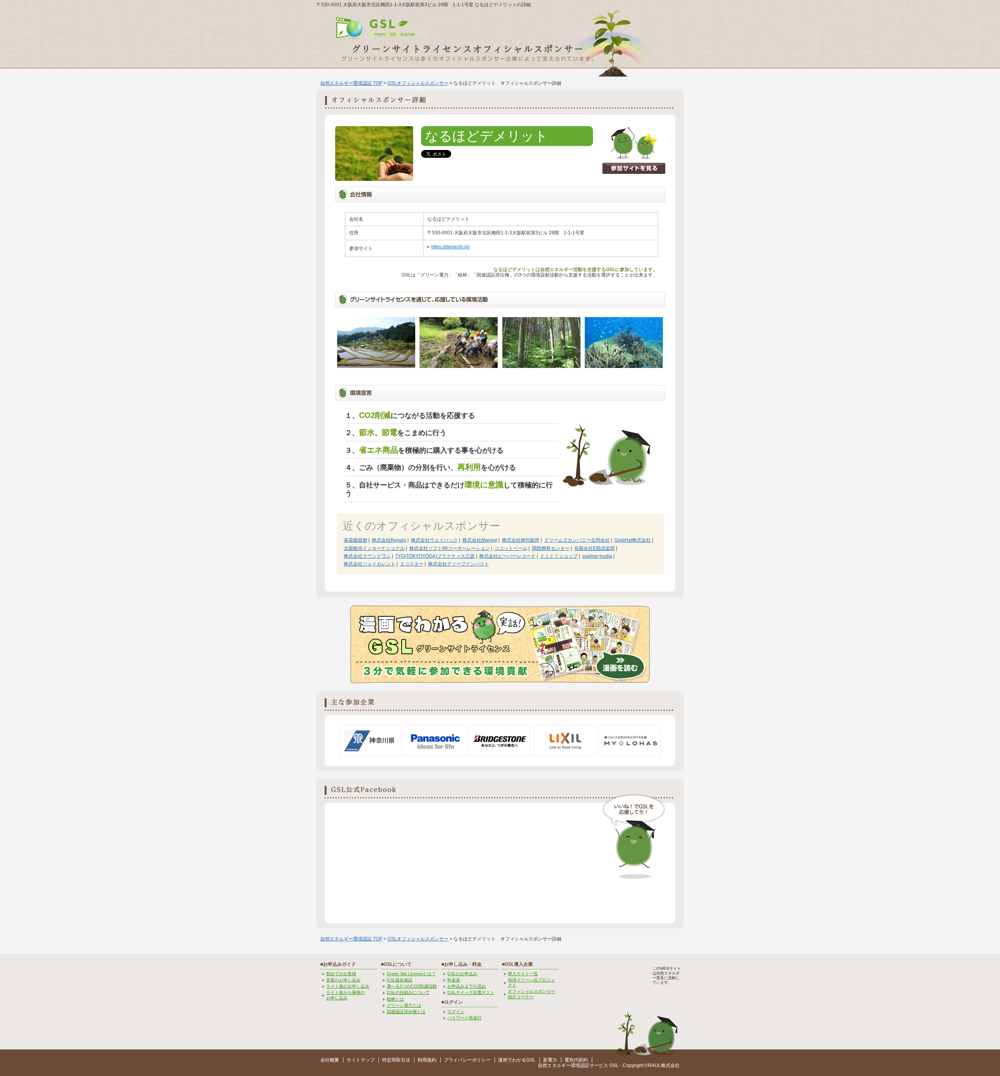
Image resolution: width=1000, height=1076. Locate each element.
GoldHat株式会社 (632, 540)
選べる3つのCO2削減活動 (412, 986)
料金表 (453, 980)
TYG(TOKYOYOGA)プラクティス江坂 (435, 556)
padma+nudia (597, 556)
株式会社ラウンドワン (367, 556)
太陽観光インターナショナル (374, 548)
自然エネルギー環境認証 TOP (351, 83)
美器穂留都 (355, 540)
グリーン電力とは (404, 1005)
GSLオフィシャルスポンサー (418, 83)
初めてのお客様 (341, 973)
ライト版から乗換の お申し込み (345, 995)
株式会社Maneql (479, 540)
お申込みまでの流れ (466, 986)
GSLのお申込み (462, 973)
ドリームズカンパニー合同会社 (577, 540)
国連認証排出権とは (406, 1011)
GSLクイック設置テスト (471, 992)
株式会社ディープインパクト (458, 564)
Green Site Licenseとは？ (411, 973)
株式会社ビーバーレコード (507, 556)
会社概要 (329, 1060)
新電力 (550, 1060)
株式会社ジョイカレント (369, 564)
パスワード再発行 (464, 1017)
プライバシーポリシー (467, 1060)
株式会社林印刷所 (520, 540)
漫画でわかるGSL (517, 1060)
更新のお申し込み (343, 980)
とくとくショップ (559, 556)
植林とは (395, 999)
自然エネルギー (554, 1065)
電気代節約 (576, 1060)
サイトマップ (360, 1060)
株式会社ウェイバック (434, 540)
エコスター (411, 564)
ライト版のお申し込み (347, 986)
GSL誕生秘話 (399, 980)
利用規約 (427, 1060)
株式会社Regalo (389, 540)
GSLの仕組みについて (408, 992)
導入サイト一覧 (523, 973)
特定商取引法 (396, 1060)
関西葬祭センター (551, 548)
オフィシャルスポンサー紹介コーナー (531, 994)
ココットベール (511, 548)
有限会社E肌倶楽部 (594, 548)
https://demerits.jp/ (450, 247)
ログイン (455, 1011)
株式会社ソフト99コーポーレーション (449, 548)
